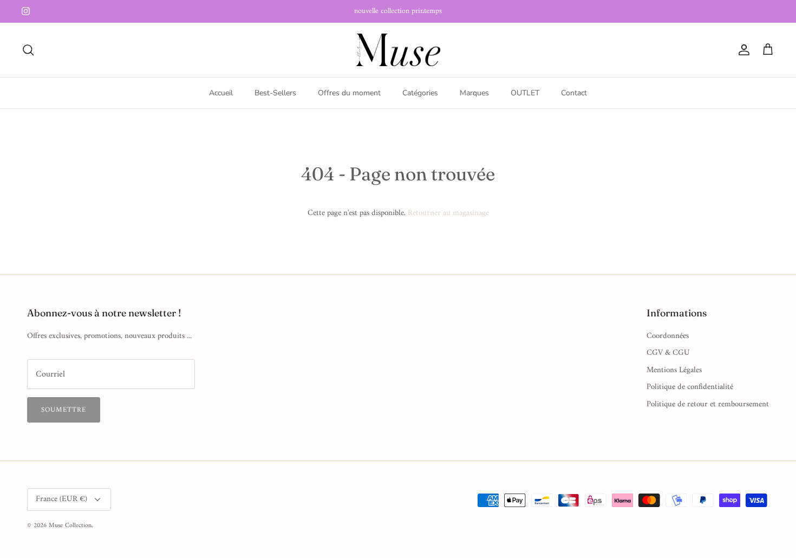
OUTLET (525, 93)
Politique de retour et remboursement (708, 404)
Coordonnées (668, 336)
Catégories (420, 93)
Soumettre (63, 410)
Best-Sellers (275, 93)
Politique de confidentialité (690, 387)
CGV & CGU (668, 353)
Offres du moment (349, 93)
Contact (574, 93)
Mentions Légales (674, 370)
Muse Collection (70, 525)
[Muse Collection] (398, 50)
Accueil (221, 93)
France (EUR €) (61, 499)
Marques (474, 93)
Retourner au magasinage (448, 213)
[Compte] (742, 49)
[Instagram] (26, 11)
